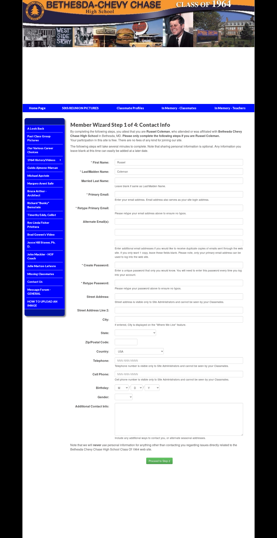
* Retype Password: (95, 283)
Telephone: (101, 360)
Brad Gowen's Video (41, 234)
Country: (102, 351)
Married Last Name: (95, 181)
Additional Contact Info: (92, 406)
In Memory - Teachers (230, 108)
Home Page (37, 108)
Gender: (103, 397)
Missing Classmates (40, 274)
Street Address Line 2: (93, 310)
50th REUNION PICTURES (80, 108)
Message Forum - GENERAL (39, 291)
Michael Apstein (38, 175)
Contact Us (35, 281)
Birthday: (102, 388)
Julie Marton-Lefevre (41, 266)
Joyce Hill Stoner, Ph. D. (41, 244)
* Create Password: (95, 265)
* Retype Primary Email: (92, 208)
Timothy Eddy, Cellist (41, 215)
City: (106, 319)
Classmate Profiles (130, 108)
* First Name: (100, 162)
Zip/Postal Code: (97, 342)
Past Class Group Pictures (39, 138)
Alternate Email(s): (96, 221)
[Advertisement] (138, 75)
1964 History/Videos (41, 160)
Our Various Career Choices (40, 150)
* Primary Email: (97, 194)
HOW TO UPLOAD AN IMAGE (42, 303)
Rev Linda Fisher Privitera (38, 224)
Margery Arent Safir (40, 183)
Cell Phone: (101, 374)
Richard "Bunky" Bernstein (38, 205)
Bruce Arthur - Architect (37, 193)
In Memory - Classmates (179, 108)
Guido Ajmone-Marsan (42, 167)
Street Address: (98, 296)
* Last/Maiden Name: (94, 171)
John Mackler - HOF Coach (40, 256)
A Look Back (35, 128)
